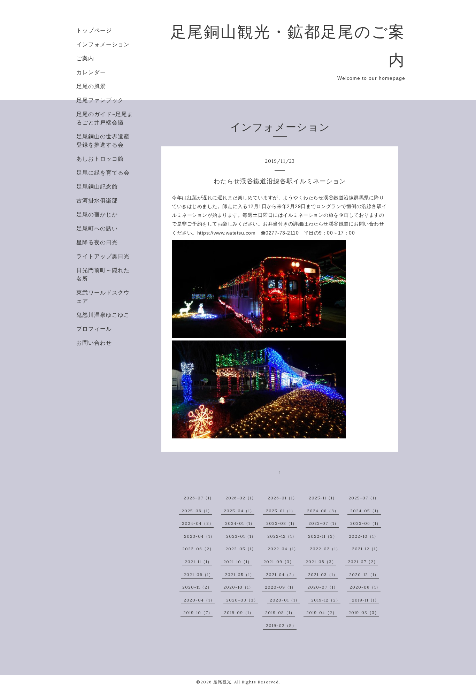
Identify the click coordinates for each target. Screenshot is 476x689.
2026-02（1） (240, 497)
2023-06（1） (365, 523)
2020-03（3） (242, 600)
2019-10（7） (198, 612)
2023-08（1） (281, 523)
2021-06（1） (198, 574)
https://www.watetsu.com (226, 233)
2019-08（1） (280, 612)
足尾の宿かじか (97, 214)
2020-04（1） (199, 600)
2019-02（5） (281, 625)
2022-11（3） (322, 536)
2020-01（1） (285, 600)
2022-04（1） (283, 548)
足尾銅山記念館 (97, 186)
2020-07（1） (322, 587)
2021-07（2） (363, 561)
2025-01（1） (280, 510)
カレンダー (91, 72)
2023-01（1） (241, 536)
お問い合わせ (94, 342)
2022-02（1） (325, 548)
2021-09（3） (278, 561)
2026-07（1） (199, 497)
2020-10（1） (238, 587)
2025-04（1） (239, 510)
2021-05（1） (239, 574)
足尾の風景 (91, 86)
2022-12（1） (282, 536)
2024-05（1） (365, 510)
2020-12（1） (364, 574)
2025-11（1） (323, 497)
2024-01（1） (240, 523)
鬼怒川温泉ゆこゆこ (103, 314)
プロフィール (94, 328)
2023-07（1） (323, 523)
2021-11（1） (198, 561)
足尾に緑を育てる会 (103, 172)
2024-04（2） (198, 523)
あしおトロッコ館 (100, 158)
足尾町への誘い (97, 228)
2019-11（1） (365, 600)
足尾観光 (222, 681)
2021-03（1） (323, 574)
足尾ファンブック (100, 100)
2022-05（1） (240, 548)
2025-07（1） (363, 497)
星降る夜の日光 (97, 242)
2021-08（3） (321, 561)
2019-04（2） (321, 612)
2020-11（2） (197, 587)
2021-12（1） (366, 548)
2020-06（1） (365, 587)
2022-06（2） (198, 548)
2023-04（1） (199, 536)
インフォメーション (103, 44)
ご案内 (85, 58)
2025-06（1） (197, 510)
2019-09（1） (239, 612)
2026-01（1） (282, 497)
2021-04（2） (281, 574)
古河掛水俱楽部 (97, 200)
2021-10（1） (237, 561)
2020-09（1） (280, 587)
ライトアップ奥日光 (103, 256)
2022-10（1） (363, 536)
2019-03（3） (363, 612)
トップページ (94, 30)
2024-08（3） (323, 510)
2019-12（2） (325, 600)
